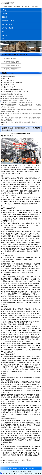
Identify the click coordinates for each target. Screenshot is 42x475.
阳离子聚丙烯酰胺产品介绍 (11, 65)
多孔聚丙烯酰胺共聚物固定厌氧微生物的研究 (18, 460)
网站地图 (20, 468)
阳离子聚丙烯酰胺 (7, 28)
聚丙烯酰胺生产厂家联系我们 (30, 6)
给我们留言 (31, 468)
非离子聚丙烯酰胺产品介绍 (11, 69)
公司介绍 (4, 35)
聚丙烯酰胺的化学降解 (12, 462)
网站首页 (4, 10)
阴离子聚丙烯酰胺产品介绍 (11, 62)
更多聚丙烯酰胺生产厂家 (8, 94)
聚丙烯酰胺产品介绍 (10, 58)
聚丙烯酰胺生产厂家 (8, 20)
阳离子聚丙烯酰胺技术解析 (23, 128)
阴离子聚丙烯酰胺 (7, 24)
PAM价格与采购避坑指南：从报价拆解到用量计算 (18, 103)
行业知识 (4, 13)
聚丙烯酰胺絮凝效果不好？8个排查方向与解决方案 (18, 100)
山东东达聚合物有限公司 (21, 2)
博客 (3, 31)
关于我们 (15, 468)
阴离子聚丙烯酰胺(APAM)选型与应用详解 (15, 98)
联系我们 (4, 39)
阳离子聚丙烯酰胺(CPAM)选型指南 (13, 96)
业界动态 (4, 17)
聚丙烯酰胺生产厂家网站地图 (12, 6)
